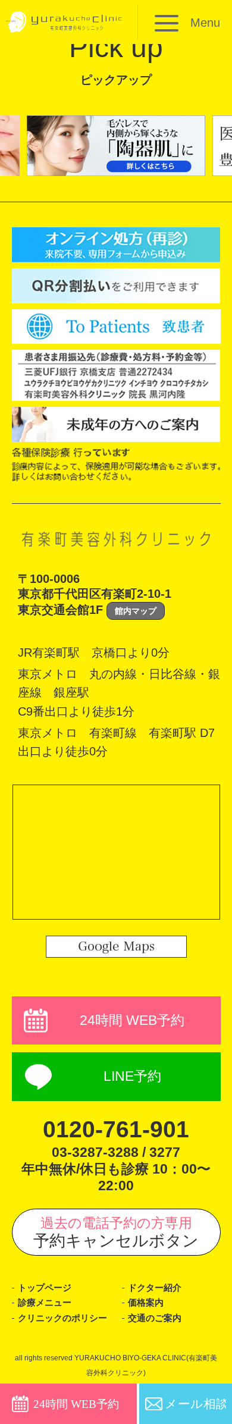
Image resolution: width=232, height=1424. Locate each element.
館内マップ (135, 611)
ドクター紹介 (154, 1288)
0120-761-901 (116, 1129)
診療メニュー (44, 1302)
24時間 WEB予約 (132, 1020)
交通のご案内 (154, 1318)
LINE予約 (132, 1076)
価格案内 (146, 1302)
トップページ (44, 1288)
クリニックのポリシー (62, 1318)
